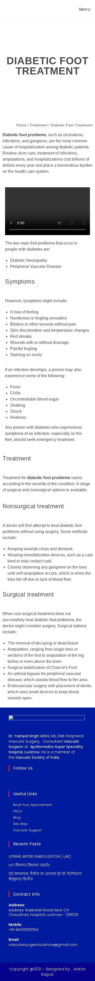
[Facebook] (18, 779)
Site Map (20, 823)
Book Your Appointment (32, 804)
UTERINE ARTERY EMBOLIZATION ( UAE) (40, 856)
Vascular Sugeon (27, 830)
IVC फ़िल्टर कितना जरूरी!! (29, 865)
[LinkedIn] (31, 779)
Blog (17, 817)
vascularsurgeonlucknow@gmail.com (43, 944)
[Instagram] (25, 779)
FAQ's (17, 811)
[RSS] (38, 779)
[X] (12, 779)
